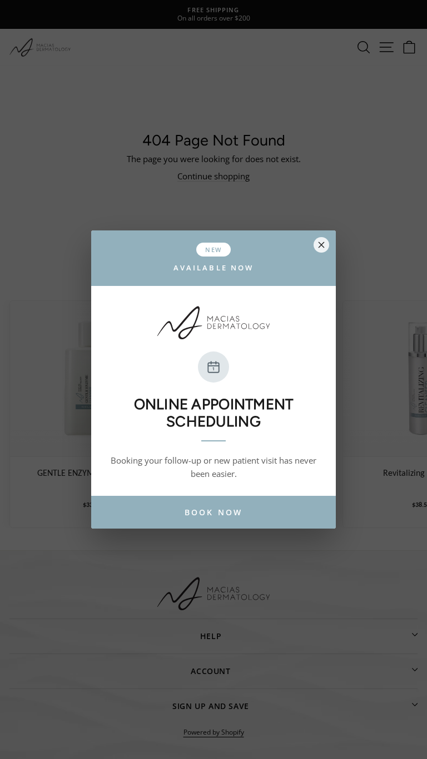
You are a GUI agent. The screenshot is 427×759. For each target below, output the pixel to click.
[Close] (321, 245)
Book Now (213, 512)
